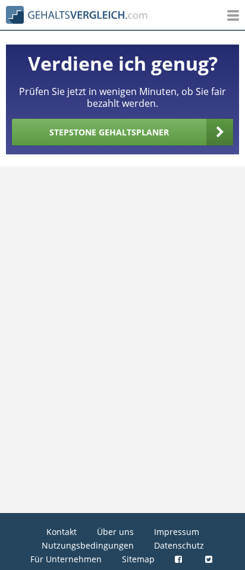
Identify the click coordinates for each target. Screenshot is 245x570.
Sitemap (138, 559)
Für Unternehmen (66, 559)
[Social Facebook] (180, 559)
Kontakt (61, 531)
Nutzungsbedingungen (88, 545)
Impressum (176, 531)
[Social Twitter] (210, 559)
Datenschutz (179, 545)
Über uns (115, 531)
